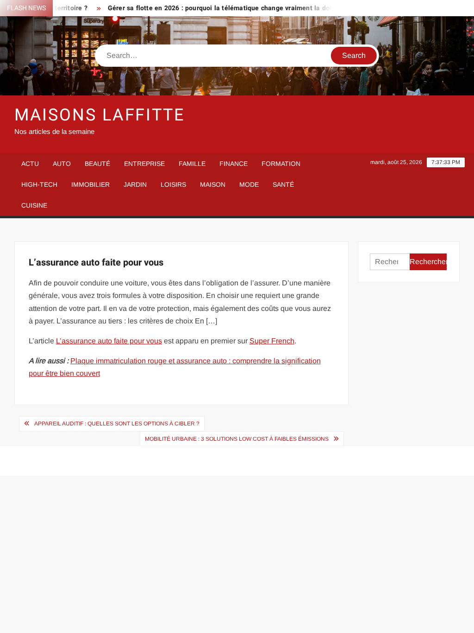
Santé (283, 184)
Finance (233, 163)
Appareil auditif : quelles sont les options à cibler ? (117, 423)
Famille (192, 163)
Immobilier (90, 184)
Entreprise (144, 163)
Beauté (97, 163)
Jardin (135, 184)
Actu (30, 163)
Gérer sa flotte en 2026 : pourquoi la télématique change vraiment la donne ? (218, 8)
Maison (212, 184)
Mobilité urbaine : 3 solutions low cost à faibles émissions (237, 439)
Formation (281, 163)
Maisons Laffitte (99, 115)
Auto (62, 163)
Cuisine (34, 205)
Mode (249, 184)
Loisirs (173, 184)
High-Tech (39, 184)
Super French (271, 341)
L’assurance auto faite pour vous (109, 341)
